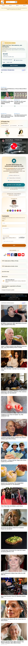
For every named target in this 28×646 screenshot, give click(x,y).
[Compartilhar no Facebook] (12, 254)
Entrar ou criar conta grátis (14, 184)
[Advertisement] (14, 26)
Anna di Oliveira (4, 123)
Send (14, 245)
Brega (7, 135)
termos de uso (9, 295)
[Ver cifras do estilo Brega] (7, 132)
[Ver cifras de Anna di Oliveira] (21, 132)
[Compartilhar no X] (15, 254)
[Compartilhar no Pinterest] (19, 254)
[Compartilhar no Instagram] (8, 254)
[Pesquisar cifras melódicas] (16, 2)
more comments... (13, 250)
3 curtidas (21, 125)
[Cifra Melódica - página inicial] (3, 2)
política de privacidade (20, 295)
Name (3, 220)
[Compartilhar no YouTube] (22, 254)
